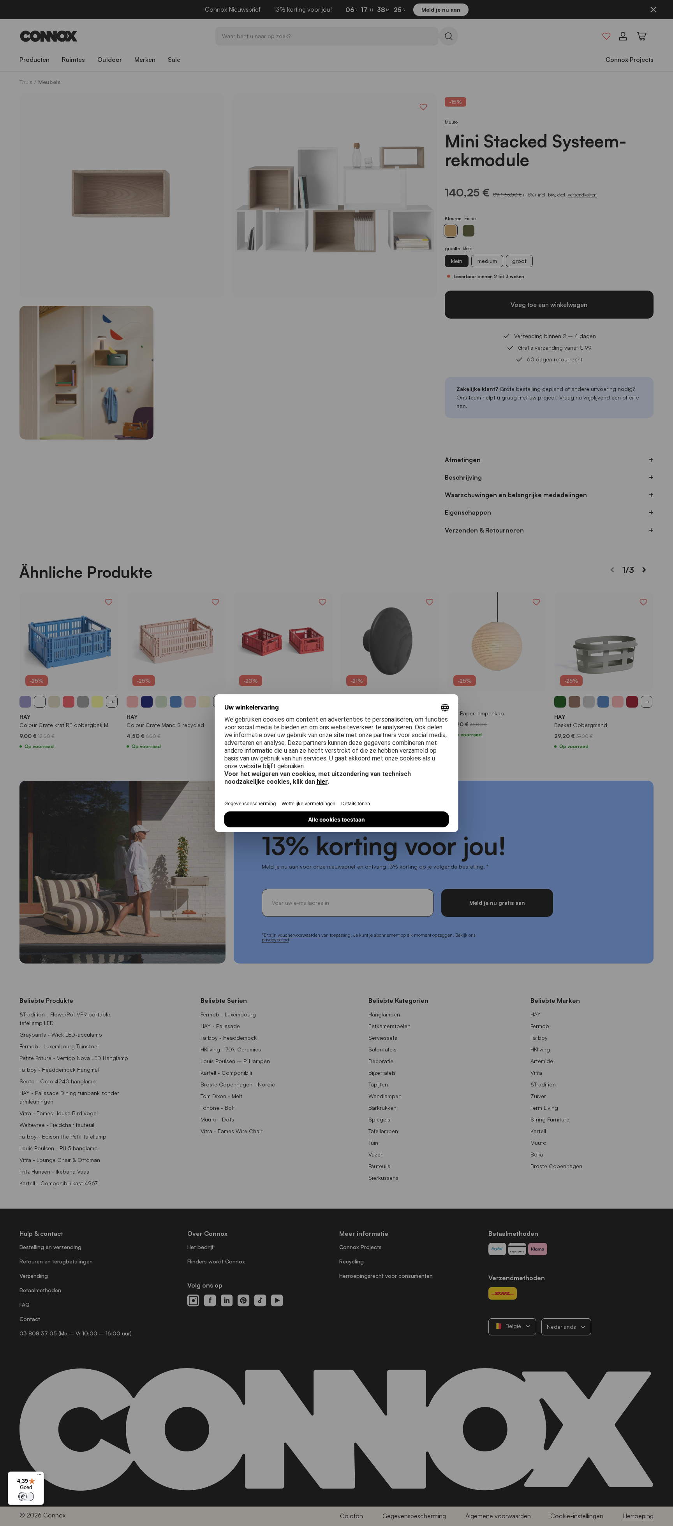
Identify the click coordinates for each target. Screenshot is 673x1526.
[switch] (26, 1496)
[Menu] (39, 1476)
